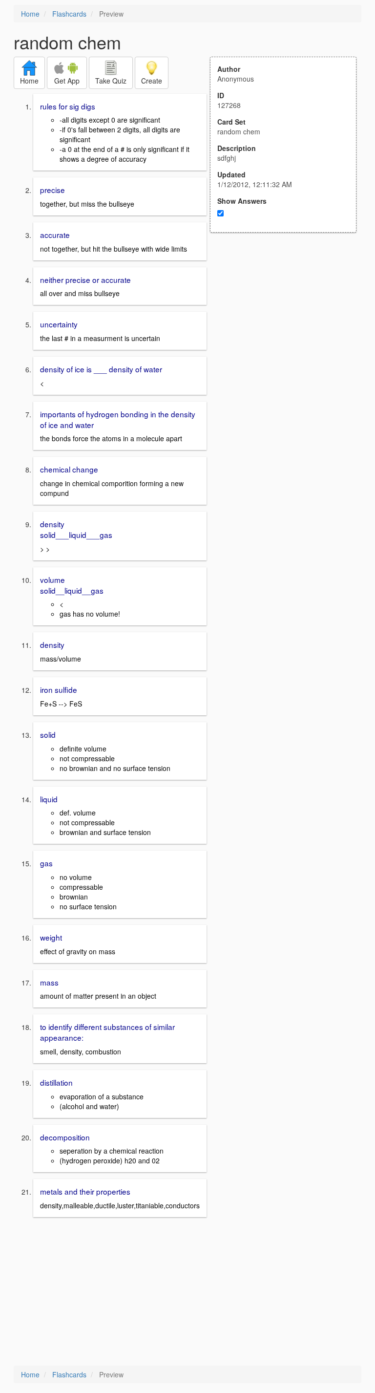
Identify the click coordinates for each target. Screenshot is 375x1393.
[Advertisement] (289, 328)
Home (30, 14)
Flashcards (69, 14)
